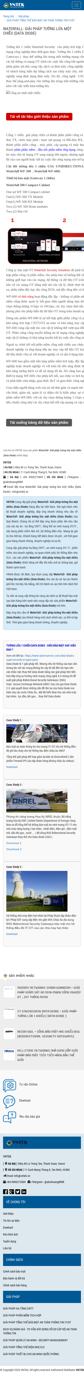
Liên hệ (7, 1248)
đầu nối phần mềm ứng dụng (57, 149)
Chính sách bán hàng (15, 1285)
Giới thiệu (8, 1213)
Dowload (8, 1227)
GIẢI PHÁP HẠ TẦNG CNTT (18, 1308)
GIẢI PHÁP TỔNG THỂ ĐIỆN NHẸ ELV (24, 1347)
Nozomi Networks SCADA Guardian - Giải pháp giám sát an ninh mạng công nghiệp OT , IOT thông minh (49, 992)
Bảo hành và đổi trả (14, 1278)
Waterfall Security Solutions (52, 270)
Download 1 (14, 843)
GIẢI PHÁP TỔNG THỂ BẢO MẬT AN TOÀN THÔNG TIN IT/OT (37, 1322)
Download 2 (14, 849)
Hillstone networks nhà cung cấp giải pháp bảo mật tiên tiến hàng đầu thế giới (47, 1055)
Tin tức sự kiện (11, 1220)
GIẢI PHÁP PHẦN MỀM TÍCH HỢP (22, 1315)
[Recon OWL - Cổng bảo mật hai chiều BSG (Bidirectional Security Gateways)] (9, 1034)
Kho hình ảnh (10, 1234)
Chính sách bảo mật (14, 1271)
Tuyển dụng (9, 1241)
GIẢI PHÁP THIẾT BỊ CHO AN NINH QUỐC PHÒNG (31, 1354)
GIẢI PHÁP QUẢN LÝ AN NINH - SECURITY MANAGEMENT (35, 1340)
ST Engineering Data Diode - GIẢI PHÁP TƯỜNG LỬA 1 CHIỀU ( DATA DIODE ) (47, 1013)
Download (12, 767)
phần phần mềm (24, 149)
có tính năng (26, 296)
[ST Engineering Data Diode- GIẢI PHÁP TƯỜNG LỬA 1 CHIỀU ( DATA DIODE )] (9, 1013)
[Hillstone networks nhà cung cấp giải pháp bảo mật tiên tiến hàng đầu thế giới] (9, 1055)
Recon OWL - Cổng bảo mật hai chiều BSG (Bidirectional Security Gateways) (48, 1033)
